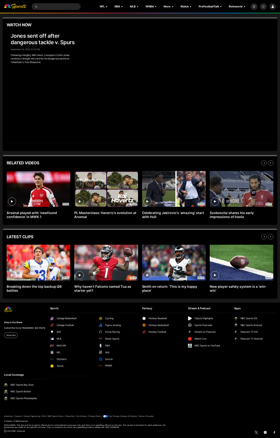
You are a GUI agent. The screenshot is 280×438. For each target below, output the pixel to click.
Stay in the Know (13, 322)
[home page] (15, 6)
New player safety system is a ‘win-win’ (238, 289)
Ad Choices (82, 416)
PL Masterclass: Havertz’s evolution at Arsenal (105, 215)
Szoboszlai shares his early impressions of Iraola (232, 215)
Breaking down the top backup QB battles (34, 289)
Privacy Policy (95, 416)
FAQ (44, 416)
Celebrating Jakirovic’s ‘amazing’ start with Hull (173, 215)
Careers (18, 416)
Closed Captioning (32, 416)
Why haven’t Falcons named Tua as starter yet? (102, 289)
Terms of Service (146, 416)
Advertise (8, 416)
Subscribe (11, 335)
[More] (254, 6)
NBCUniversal (22, 421)
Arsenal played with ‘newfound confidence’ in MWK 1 (32, 215)
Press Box (70, 416)
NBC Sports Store (56, 416)
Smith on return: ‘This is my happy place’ (169, 289)
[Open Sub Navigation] (107, 6)
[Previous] (264, 163)
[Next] (270, 163)
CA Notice (132, 416)
